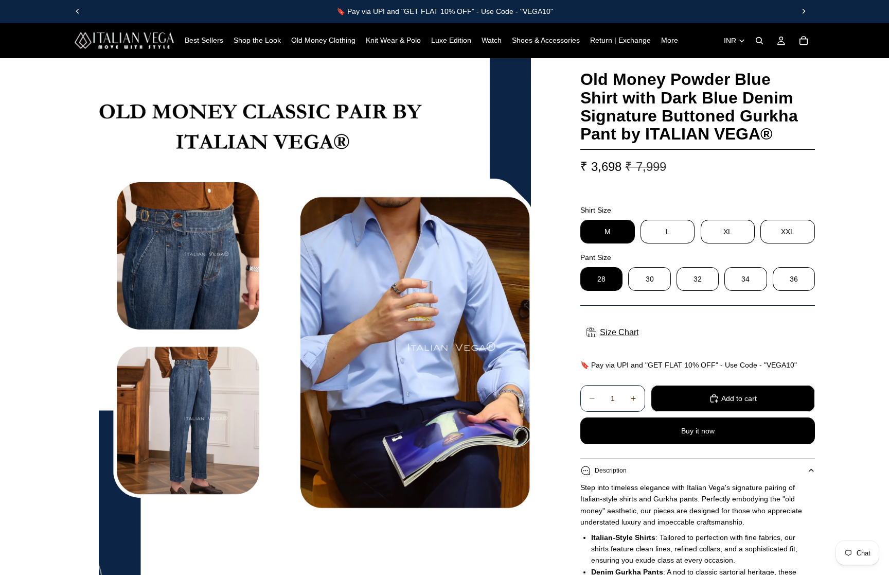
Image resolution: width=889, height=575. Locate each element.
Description (611, 470)
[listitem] (669, 41)
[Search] (759, 40)
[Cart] (803, 40)
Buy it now (698, 431)
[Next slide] (803, 11)
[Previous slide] (77, 11)
